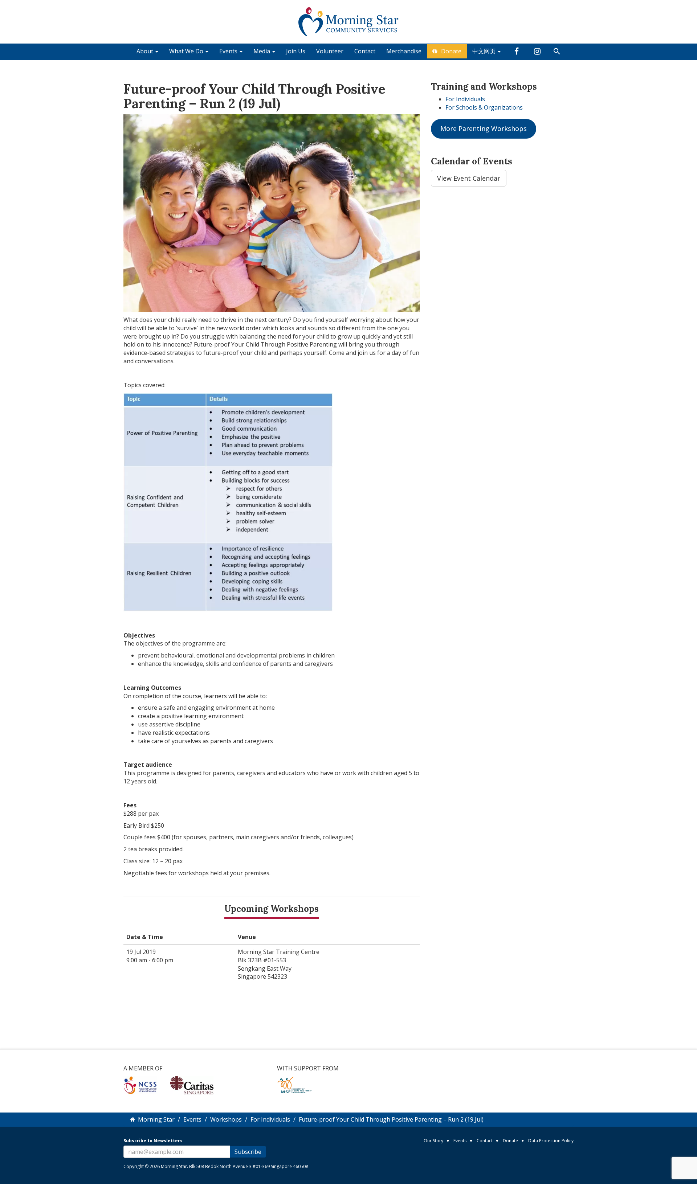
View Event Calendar (468, 178)
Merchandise (403, 51)
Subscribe (248, 1152)
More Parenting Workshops (483, 128)
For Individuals (465, 99)
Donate (451, 51)
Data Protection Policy (551, 1141)
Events (459, 1141)
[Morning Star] (348, 21)
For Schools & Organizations (484, 107)
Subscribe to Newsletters (153, 1141)
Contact (364, 51)
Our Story (433, 1141)
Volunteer (329, 51)
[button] (557, 52)
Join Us (295, 51)
